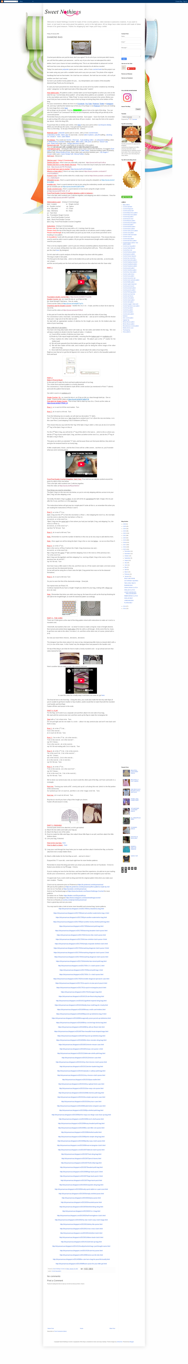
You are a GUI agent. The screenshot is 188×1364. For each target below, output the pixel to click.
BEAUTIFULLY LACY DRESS (135, 780)
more (59, 136)
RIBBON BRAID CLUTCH (131, 596)
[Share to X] (88, 1269)
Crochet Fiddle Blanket (129, 248)
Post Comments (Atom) (60, 1331)
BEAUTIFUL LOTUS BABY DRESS (134, 772)
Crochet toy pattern (128, 310)
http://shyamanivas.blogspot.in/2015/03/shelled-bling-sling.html (81, 1207)
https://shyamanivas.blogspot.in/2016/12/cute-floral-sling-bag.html (81, 996)
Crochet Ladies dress (128, 274)
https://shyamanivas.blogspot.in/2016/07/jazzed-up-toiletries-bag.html (81, 1036)
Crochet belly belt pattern (129, 222)
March (126, 572)
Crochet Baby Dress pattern (130, 212)
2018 (124, 542)
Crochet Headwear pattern (130, 266)
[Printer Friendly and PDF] (126, 197)
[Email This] (85, 1269)
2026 (124, 524)
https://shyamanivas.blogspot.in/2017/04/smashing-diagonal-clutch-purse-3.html (81, 948)
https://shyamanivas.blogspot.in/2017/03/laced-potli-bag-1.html (81, 970)
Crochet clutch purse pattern (130, 230)
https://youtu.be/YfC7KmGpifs (61, 167)
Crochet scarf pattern (128, 298)
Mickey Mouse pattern (129, 322)
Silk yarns (88, 142)
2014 (124, 606)
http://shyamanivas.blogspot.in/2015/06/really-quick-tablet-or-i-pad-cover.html (81, 1189)
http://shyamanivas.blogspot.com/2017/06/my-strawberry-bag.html (81, 909)
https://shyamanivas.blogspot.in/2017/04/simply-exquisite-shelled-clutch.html (81, 944)
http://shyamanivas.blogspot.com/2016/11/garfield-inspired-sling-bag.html (81, 1001)
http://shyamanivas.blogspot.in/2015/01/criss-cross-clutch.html (81, 1229)
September (128, 558)
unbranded (100, 140)
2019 (124, 540)
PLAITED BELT (128, 602)
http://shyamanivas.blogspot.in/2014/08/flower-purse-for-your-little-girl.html (81, 1264)
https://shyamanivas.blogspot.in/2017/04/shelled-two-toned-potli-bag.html (81, 961)
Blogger (132, 1341)
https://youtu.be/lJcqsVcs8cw (96, 162)
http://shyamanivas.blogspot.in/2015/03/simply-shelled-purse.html (81, 1193)
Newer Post (51, 1328)
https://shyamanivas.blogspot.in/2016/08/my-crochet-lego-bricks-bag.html (81, 1022)
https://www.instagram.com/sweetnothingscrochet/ (83, 898)
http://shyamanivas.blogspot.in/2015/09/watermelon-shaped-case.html (81, 1106)
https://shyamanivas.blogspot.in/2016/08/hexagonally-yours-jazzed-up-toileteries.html (81, 1018)
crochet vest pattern (128, 312)
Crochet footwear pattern (129, 252)
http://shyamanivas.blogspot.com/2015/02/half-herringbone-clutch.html (81, 1215)
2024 (124, 528)
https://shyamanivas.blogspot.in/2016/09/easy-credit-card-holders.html (81, 1009)
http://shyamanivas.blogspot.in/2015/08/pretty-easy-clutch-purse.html (81, 1141)
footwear (125, 316)
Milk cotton (79, 142)
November (127, 553)
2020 (124, 538)
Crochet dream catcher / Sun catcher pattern (130, 243)
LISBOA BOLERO (129, 600)
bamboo (62, 142)
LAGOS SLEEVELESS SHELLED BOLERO (130, 593)
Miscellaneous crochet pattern (131, 326)
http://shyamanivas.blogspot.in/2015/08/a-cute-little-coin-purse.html (81, 1128)
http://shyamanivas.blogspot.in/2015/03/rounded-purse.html (81, 1202)
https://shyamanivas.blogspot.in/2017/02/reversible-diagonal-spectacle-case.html (81, 979)
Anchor (68, 140)
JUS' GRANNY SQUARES (131, 580)
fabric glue (65, 135)
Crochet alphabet (127, 206)
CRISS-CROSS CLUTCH (131, 587)
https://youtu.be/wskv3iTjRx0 (73, 310)
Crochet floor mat (127, 250)
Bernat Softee (79, 154)
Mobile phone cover (128, 328)
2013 (124, 608)
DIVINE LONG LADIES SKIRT (135, 799)
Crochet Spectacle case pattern (131, 306)
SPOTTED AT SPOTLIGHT (134, 837)
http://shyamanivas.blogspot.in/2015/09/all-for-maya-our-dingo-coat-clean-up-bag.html (81, 1115)
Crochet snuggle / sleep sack (130, 304)
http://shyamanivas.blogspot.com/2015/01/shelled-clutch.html (81, 1233)
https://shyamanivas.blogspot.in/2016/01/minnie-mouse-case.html (81, 1044)
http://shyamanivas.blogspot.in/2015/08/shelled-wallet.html (81, 1132)
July (126, 562)
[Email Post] (81, 1268)
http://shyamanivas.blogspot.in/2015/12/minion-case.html (81, 1058)
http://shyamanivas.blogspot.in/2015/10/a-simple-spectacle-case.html (81, 1097)
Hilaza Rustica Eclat (63, 152)
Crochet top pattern (128, 308)
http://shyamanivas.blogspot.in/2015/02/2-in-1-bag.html (81, 1211)
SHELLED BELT (128, 598)
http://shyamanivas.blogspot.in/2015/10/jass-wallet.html (81, 1079)
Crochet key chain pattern (129, 272)
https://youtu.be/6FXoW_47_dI (59, 191)
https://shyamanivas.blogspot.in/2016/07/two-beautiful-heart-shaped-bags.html (81, 1031)
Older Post (112, 1328)
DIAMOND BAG (128, 585)
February (127, 574)
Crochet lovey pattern (128, 276)
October (127, 556)
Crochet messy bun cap (129, 278)
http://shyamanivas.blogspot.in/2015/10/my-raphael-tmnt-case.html (81, 1084)
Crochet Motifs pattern (129, 282)
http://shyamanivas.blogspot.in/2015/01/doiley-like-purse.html (81, 1224)
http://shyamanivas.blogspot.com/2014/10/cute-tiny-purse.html (81, 1250)
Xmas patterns (127, 332)
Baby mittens (126, 204)
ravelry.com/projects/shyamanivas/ (75, 900)
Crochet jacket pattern (129, 268)
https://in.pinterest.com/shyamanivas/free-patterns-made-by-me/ (88, 887)
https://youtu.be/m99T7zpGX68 (63, 197)
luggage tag (126, 320)
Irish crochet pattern (128, 318)
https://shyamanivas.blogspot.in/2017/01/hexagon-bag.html (81, 992)
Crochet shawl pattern (129, 300)
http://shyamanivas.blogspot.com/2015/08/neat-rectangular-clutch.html (81, 1145)
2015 (124, 549)
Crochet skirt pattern (128, 302)
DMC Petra (85, 150)
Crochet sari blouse (128, 296)
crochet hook (97, 69)
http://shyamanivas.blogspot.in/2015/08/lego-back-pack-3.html (81, 1172)
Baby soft (54, 143)
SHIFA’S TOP (134, 856)
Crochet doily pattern (128, 238)
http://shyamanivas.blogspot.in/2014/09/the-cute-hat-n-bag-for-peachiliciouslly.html (81, 1259)
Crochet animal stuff (128, 210)
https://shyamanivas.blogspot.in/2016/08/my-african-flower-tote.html (81, 1027)
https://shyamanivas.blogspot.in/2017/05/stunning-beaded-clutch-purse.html (81, 930)
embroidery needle (53, 135)
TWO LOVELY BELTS (130, 583)
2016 (124, 547)
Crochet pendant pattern (129, 288)
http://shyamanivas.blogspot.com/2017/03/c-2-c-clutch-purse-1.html (81, 965)
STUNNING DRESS (134, 828)
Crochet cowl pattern (128, 232)
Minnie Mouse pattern (128, 324)
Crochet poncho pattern (129, 290)
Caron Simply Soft (67, 154)
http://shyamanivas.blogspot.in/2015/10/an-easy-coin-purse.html (81, 1088)
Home (81, 1328)
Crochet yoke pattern (128, 314)
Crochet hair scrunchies (129, 258)
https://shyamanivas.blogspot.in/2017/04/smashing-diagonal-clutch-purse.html (81, 957)
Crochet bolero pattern (129, 228)
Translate (134, 119)
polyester (65, 69)
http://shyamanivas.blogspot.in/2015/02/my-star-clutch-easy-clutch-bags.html (81, 1220)
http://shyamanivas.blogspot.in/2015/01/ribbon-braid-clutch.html (81, 1237)
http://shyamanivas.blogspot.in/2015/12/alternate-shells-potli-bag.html (81, 1053)
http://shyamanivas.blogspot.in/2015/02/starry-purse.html (81, 1198)
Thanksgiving (126, 330)
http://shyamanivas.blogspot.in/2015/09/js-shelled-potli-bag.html (81, 1110)
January (127, 576)
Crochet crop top (127, 236)
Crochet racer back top (129, 294)
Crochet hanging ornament (130, 262)
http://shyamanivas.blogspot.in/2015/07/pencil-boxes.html (81, 1158)
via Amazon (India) (104, 125)
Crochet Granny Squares (129, 256)
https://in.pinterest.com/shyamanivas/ (90, 884)
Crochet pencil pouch (128, 286)
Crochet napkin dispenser (130, 284)
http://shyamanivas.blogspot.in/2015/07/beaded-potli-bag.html (81, 1167)
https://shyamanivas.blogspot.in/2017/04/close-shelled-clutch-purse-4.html (81, 939)
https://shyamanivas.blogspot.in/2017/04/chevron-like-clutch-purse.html (81, 935)
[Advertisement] (131, 365)
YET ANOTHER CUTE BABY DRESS (135, 810)
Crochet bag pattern (56, 1271)
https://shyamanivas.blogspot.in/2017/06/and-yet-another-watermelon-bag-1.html (81, 913)
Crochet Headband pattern (130, 264)
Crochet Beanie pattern (129, 220)
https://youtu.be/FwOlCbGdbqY (81, 169)
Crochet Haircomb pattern (130, 260)
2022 (124, 533)
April (126, 569)
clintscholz (119, 1341)
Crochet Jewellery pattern (129, 270)
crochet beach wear (128, 218)
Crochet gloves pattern (129, 254)
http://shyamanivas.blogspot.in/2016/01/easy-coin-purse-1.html (81, 1049)
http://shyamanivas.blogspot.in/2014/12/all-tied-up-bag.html (81, 1242)
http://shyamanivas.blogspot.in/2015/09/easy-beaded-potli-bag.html (81, 1123)
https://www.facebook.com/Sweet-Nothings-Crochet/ (86, 891)
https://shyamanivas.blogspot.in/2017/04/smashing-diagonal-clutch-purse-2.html (81, 952)
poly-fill (97, 135)
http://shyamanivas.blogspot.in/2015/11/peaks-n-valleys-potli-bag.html (81, 1071)
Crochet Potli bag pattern (129, 292)
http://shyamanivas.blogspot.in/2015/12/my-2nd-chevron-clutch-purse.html (81, 1062)
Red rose (76, 140)
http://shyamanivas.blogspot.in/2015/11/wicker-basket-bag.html (81, 1066)
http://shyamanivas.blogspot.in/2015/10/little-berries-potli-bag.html (81, 1093)
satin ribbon (66, 136)
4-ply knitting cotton (87, 140)
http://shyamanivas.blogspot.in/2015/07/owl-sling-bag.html (81, 1154)
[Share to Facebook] (90, 1269)
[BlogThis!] (87, 1269)
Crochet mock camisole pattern (131, 280)
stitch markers (89, 135)
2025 (124, 526)
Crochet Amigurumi (128, 208)
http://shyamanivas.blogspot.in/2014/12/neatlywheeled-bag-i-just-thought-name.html (81, 1246)
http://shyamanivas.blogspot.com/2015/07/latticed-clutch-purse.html (81, 1150)
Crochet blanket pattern (129, 226)
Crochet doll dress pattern (130, 240)
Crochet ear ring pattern (129, 246)
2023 (124, 531)
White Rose (53, 142)
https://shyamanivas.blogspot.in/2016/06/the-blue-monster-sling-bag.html (81, 1040)
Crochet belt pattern (128, 224)
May (126, 567)
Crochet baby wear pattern (130, 214)
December (127, 551)
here (57, 250)
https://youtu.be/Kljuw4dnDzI (69, 486)
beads (52, 136)
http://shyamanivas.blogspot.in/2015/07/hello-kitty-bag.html (81, 1163)
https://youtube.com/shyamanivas (74, 889)
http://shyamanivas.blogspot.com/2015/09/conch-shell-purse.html (81, 1119)
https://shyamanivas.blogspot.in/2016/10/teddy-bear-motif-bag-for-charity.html (81, 1005)
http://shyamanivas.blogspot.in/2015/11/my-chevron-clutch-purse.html (81, 1075)
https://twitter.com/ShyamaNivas (75, 895)
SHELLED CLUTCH (129, 590)
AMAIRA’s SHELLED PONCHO (133, 848)
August (127, 560)
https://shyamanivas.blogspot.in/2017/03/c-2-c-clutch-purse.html (81, 974)
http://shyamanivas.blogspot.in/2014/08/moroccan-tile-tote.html (81, 1255)
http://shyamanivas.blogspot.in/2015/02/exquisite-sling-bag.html (81, 1185)
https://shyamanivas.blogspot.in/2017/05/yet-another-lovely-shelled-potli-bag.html (81, 922)
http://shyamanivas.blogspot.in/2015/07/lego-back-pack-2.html (81, 1176)
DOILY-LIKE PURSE (129, 578)
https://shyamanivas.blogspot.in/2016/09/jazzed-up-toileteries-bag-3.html (81, 1014)
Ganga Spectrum (73, 143)
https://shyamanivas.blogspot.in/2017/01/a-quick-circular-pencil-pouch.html (81, 983)
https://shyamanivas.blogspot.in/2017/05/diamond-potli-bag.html (81, 926)
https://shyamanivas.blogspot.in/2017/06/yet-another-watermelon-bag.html (81, 917)
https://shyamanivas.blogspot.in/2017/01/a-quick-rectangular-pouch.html (81, 987)
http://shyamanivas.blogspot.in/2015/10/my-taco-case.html (81, 1101)
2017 (124, 544)
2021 (124, 535)
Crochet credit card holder (130, 234)
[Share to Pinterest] (92, 1269)
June (126, 565)
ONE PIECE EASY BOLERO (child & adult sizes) (136, 791)
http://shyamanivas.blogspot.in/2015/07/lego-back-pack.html (81, 1180)
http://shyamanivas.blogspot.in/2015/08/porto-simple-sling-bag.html (81, 1136)
